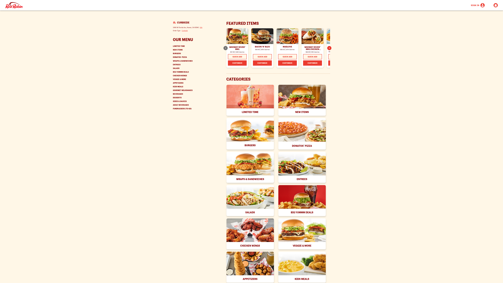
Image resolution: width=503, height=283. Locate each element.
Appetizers (178, 83)
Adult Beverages (181, 105)
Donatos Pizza (180, 57)
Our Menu (183, 39)
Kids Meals (178, 87)
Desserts (177, 98)
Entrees (177, 65)
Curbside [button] (185, 31)
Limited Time (179, 46)
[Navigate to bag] (496, 5)
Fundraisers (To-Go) (182, 109)
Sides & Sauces (180, 101)
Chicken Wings (180, 76)
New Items (178, 50)
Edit (201, 27)
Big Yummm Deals (181, 72)
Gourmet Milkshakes (183, 90)
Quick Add (237, 57)
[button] (329, 48)
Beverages (178, 94)
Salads (176, 68)
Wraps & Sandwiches (183, 61)
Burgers (177, 53)
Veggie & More (179, 79)
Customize (237, 63)
